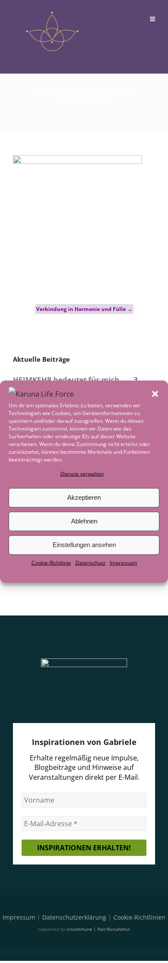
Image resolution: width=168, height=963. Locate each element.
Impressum (123, 562)
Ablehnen (84, 521)
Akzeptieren (84, 497)
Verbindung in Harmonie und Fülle (84, 309)
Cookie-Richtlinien (139, 917)
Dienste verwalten (82, 473)
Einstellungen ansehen (84, 544)
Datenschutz (90, 562)
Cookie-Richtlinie (51, 562)
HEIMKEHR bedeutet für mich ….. (72, 380)
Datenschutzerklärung (74, 917)
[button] (155, 393)
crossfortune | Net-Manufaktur (98, 929)
